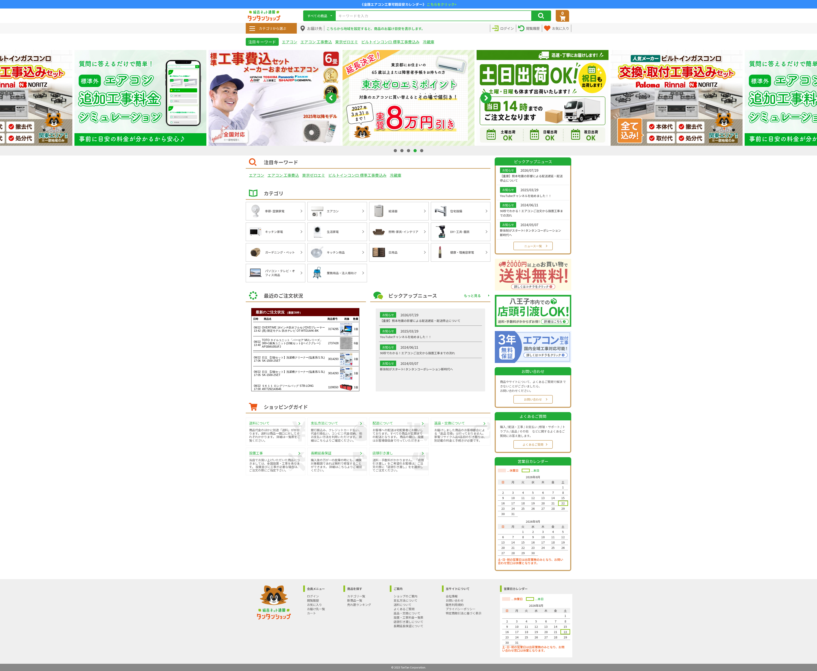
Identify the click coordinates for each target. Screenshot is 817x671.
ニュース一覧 (533, 246)
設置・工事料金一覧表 (408, 617)
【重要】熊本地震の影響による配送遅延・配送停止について (531, 178)
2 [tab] (402, 150)
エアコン (289, 41)
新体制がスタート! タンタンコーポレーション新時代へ (530, 232)
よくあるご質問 (533, 444)
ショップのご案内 (405, 596)
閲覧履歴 (313, 600)
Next (485, 97)
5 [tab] (422, 150)
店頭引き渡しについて (408, 622)
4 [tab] (415, 150)
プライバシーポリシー (461, 609)
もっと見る (472, 295)
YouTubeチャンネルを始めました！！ (525, 196)
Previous (331, 97)
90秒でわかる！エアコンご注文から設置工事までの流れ (531, 213)
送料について (402, 604)
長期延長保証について (408, 626)
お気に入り (314, 604)
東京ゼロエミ (346, 41)
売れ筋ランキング (359, 604)
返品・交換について (407, 613)
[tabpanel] (408, 98)
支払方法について (405, 600)
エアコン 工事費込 (316, 41)
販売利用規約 (455, 604)
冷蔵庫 (428, 41)
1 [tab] (396, 150)
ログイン (313, 596)
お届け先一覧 (316, 609)
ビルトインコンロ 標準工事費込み (390, 41)
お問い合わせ (533, 399)
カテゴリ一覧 (356, 596)
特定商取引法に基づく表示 (463, 613)
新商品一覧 (354, 600)
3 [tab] (409, 150)
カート (311, 613)
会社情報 (452, 596)
